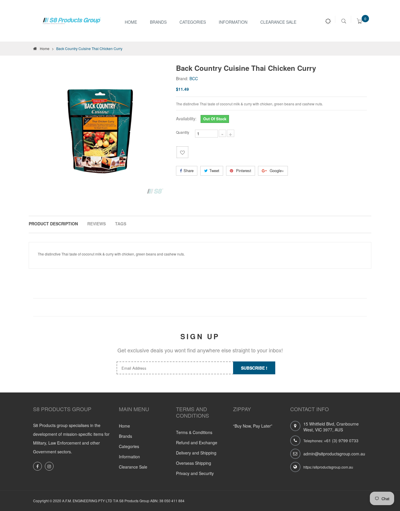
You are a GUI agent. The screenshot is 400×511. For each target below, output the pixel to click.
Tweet (214, 170)
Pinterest (243, 170)
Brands (158, 22)
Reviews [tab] (96, 224)
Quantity (182, 132)
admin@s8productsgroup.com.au (334, 454)
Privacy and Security (195, 473)
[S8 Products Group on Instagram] (49, 466)
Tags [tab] (120, 224)
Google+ (276, 170)
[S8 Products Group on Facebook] (37, 466)
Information (129, 456)
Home (131, 22)
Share (189, 170)
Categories (193, 22)
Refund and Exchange (196, 442)
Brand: (182, 78)
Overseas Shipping (193, 463)
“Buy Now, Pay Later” (252, 426)
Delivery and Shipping (196, 453)
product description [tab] (53, 224)
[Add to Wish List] (182, 152)
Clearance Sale (278, 22)
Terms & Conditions (194, 432)
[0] (360, 22)
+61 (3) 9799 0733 (341, 440)
